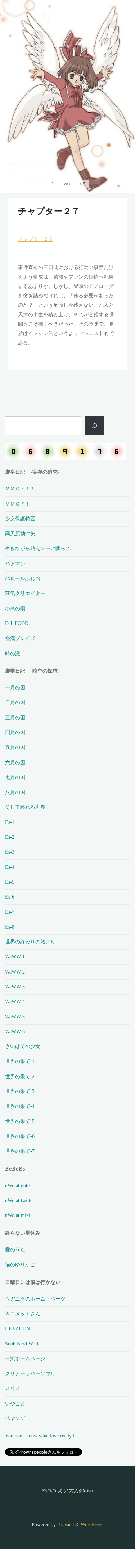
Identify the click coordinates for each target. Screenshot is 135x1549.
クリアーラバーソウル (30, 1373)
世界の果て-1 (20, 1061)
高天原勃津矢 (20, 533)
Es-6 (9, 897)
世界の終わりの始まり (30, 942)
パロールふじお (22, 578)
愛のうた (15, 1249)
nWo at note (17, 1185)
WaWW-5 (15, 1017)
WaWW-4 (15, 1001)
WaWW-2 (15, 972)
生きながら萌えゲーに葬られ (38, 548)
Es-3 (9, 852)
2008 (67, 184)
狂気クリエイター (25, 593)
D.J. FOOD (16, 623)
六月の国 (15, 762)
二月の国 (15, 702)
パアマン (15, 563)
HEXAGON (17, 1328)
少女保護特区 (20, 519)
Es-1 (9, 822)
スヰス (12, 1388)
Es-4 (9, 867)
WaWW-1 (15, 956)
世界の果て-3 (20, 1091)
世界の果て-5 (20, 1121)
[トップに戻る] (107, 1520)
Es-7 (9, 912)
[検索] (94, 425)
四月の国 (15, 732)
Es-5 (9, 882)
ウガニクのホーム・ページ (35, 1299)
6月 (83, 184)
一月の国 (15, 687)
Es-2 (9, 837)
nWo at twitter (19, 1200)
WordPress (91, 1524)
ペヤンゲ (15, 1418)
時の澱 (12, 653)
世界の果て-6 (20, 1136)
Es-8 (9, 927)
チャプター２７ (49, 211)
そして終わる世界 (25, 807)
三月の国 (15, 717)
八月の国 (15, 792)
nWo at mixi (17, 1215)
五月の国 (15, 747)
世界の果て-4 (20, 1106)
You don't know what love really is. (41, 1436)
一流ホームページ (25, 1358)
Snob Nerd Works (23, 1344)
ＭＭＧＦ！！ (20, 488)
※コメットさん (22, 1313)
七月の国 (15, 777)
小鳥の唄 (15, 608)
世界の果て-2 (20, 1076)
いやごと (15, 1403)
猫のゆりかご (20, 1264)
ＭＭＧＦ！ (17, 504)
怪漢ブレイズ (20, 638)
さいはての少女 (22, 1046)
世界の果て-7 (20, 1151)
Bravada (65, 1524)
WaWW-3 (15, 986)
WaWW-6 (15, 1031)
